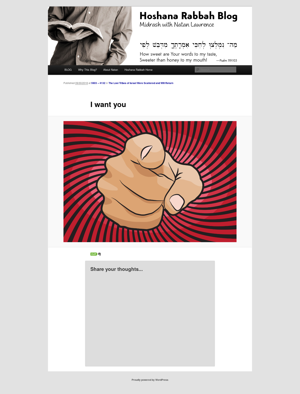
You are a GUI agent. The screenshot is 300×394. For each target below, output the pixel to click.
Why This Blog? (87, 70)
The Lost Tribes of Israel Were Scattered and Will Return (141, 83)
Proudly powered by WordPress (150, 380)
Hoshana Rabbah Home (138, 70)
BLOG (68, 70)
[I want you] (150, 181)
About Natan (110, 70)
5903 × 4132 (98, 83)
